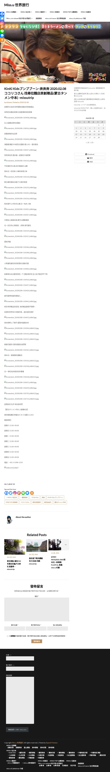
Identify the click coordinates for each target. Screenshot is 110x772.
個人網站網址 (57, 625)
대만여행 (73, 765)
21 (94, 134)
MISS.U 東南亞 (55, 12)
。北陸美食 (60, 755)
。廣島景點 (21, 758)
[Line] (23, 493)
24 (76, 137)
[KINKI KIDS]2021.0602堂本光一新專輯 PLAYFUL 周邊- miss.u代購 (58, 562)
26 (85, 137)
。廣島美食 (11, 758)
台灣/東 (41, 765)
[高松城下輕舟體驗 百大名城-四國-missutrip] (36, 545)
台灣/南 (48, 765)
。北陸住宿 (40, 755)
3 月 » (92, 142)
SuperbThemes (51, 743)
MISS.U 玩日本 (25, 12)
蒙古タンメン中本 (60, 502)
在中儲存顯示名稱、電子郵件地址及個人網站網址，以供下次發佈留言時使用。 (37, 636)
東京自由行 (47, 502)
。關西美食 (41, 752)
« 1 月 (87, 142)
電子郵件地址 (36, 625)
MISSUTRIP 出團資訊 (70, 12)
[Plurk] (19, 493)
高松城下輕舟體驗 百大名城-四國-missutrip (36, 561)
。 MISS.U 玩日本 (11, 497)
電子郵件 (10, 665)
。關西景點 (31, 752)
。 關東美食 (24, 497)
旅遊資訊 (39, 18)
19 (85, 134)
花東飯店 (65, 765)
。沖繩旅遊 (30, 758)
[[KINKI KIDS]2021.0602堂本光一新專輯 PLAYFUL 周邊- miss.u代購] (58, 544)
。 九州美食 (11, 755)
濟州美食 (51, 747)
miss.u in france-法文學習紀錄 (55, 18)
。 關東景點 (61, 752)
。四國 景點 (92, 755)
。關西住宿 (21, 752)
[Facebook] (6, 493)
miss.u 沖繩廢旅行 (14, 763)
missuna (9, 102)
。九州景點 (31, 755)
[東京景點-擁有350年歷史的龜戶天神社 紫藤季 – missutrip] (14, 546)
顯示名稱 (14, 625)
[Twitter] (10, 493)
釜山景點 (27, 747)
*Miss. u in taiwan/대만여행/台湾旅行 (18, 18)
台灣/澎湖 (56, 765)
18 (81, 134)
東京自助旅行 (37, 502)
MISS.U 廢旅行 (40, 12)
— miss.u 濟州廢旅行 (29, 763)
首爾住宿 (11, 747)
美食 (43, 497)
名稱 (8, 655)
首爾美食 (19, 747)
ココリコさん (25, 502)
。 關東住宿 (51, 752)
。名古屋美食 (81, 755)
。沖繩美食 (40, 758)
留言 (37, 596)
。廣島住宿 (102, 755)
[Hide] (1, 44)
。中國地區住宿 (82, 752)
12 (85, 131)
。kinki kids (35, 497)
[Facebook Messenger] (27, 493)
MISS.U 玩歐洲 (86, 12)
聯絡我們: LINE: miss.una (17, 729)
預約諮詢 (9, 675)
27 (90, 137)
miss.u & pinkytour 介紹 (77, 18)
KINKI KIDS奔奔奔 (12, 502)
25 (81, 137)
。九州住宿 (21, 755)
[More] (32, 493)
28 (94, 137)
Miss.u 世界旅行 (16, 5)
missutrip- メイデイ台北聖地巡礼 (85, 105)
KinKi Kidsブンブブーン (55, 497)
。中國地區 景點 (95, 752)
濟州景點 (35, 747)
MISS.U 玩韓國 (11, 12)
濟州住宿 (43, 747)
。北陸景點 (50, 755)
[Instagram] (15, 493)
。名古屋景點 (70, 755)
